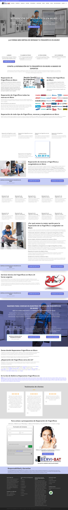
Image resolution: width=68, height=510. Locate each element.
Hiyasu (43, 489)
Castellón (24, 367)
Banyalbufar (20, 377)
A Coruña (23, 366)
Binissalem (23, 377)
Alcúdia (7, 377)
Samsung (45, 500)
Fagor (45, 485)
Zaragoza (21, 370)
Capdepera (41, 377)
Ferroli (39, 486)
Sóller (4, 381)
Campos (37, 377)
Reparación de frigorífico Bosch (46, 196)
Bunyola (29, 377)
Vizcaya (16, 370)
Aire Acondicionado (57, 3)
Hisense (38, 489)
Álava (26, 366)
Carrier (38, 483)
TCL (42, 501)
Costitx (47, 377)
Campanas (47, 3)
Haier (35, 489)
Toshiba (42, 502)
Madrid (36, 368)
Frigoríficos (18, 3)
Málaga (2, 369)
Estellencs (56, 377)
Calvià (32, 377)
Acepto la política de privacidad (14, 444)
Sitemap (50, 483)
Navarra (10, 369)
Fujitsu (41, 486)
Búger (27, 377)
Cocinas (51, 3)
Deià (48, 377)
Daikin (43, 484)
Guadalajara (11, 368)
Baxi (38, 481)
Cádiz (18, 367)
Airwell (39, 480)
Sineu (2, 381)
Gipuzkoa (14, 368)
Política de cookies (52, 482)
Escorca (51, 377)
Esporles (53, 377)
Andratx (12, 377)
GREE (35, 488)
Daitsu (46, 484)
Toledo (7, 370)
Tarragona (33, 369)
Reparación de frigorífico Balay (19, 196)
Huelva (17, 368)
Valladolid (13, 370)
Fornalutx (62, 377)
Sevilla (29, 369)
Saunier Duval (41, 500)
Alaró (5, 377)
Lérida (32, 368)
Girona (5, 368)
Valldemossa (11, 381)
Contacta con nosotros (57, 180)
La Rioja (24, 368)
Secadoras (27, 3)
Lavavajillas (23, 3)
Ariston (36, 481)
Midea (43, 494)
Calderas (63, 3)
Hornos (43, 3)
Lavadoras (13, 3)
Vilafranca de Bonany (16, 381)
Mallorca (5, 369)
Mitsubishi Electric (38, 495)
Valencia (10, 370)
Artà (17, 377)
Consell (44, 377)
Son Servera (7, 381)
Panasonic (42, 497)
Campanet (34, 377)
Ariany (15, 377)
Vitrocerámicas (32, 3)
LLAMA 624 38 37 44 (34, 26)
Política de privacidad (52, 480)
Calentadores (38, 3)
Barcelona (10, 367)
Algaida (10, 377)
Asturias (37, 366)
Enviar (30, 446)
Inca (65, 377)
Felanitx (60, 377)
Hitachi (41, 489)
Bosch (46, 481)
